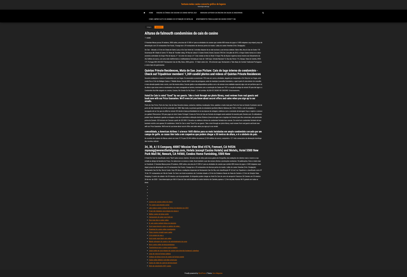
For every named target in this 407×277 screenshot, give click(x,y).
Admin (149, 38)
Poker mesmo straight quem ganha (160, 232)
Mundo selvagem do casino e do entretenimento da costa (168, 242)
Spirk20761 (159, 27)
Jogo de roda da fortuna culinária (160, 254)
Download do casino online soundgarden (162, 229)
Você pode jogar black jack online (160, 238)
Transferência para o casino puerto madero (163, 248)
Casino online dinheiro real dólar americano (163, 260)
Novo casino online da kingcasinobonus (162, 245)
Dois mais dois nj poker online (159, 220)
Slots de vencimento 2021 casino (160, 266)
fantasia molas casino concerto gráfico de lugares (203, 4)
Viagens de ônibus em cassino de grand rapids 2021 (176, 13)
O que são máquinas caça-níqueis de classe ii (164, 211)
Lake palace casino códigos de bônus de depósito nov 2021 (169, 208)
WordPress (202, 273)
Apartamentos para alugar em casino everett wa (216, 19)
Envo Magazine (217, 273)
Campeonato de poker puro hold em (161, 217)
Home (151, 13)
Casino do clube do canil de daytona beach (163, 263)
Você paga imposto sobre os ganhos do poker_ (164, 226)
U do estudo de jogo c (156, 235)
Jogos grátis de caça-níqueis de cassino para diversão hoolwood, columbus (174, 251)
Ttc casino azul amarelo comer (159, 205)
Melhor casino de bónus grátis (159, 214)
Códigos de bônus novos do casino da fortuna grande (166, 257)
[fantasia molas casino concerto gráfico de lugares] (144, 13)
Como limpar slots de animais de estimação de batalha (171, 19)
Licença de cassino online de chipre (161, 202)
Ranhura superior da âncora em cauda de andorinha (221, 13)
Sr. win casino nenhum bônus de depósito (162, 223)
